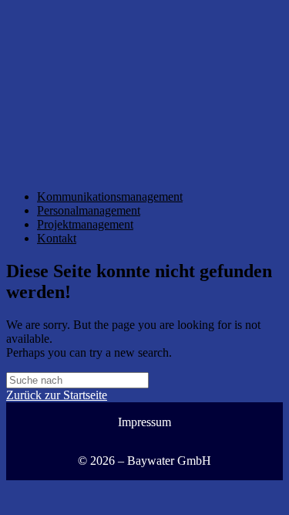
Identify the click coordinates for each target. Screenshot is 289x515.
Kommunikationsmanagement (110, 196)
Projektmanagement (85, 224)
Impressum (144, 422)
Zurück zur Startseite (56, 394)
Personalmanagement (88, 210)
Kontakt (56, 238)
